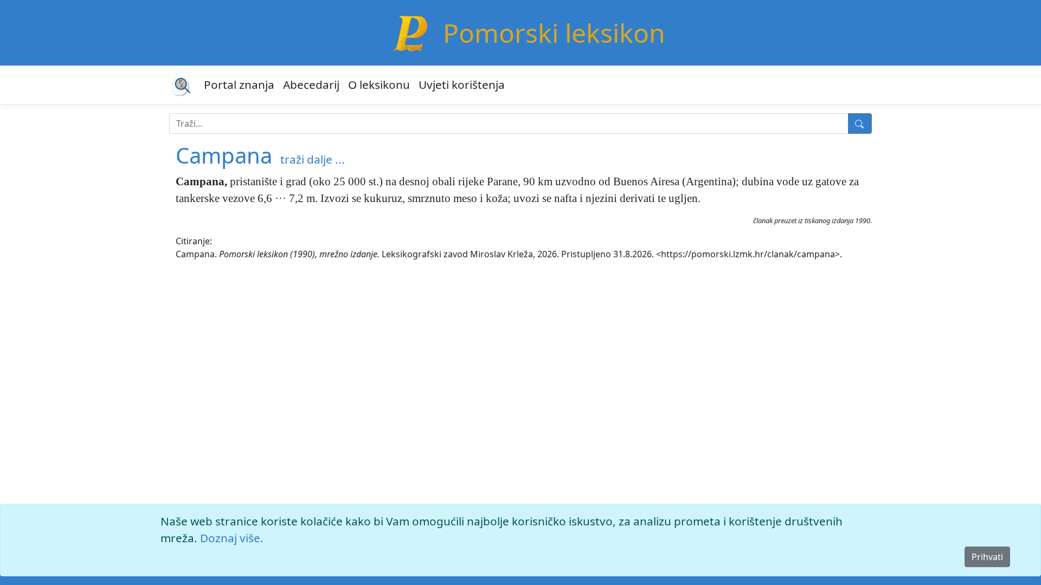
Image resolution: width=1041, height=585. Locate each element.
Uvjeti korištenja (462, 84)
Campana (224, 155)
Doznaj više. (232, 537)
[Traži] (860, 123)
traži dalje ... (312, 159)
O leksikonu (379, 84)
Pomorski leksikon (554, 32)
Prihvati (987, 557)
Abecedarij (311, 84)
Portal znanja (239, 84)
